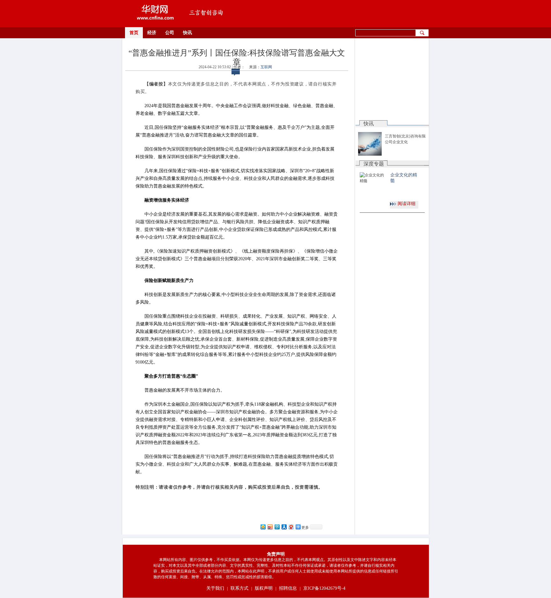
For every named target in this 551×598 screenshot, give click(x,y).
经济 (151, 32)
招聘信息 (288, 588)
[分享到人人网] (283, 527)
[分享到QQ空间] (262, 527)
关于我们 (215, 588)
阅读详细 (406, 203)
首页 (133, 32)
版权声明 (264, 588)
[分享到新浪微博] (269, 527)
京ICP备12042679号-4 (324, 588)
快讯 (187, 32)
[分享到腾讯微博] (276, 527)
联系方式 (239, 588)
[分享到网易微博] (290, 527)
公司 (169, 32)
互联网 (266, 67)
